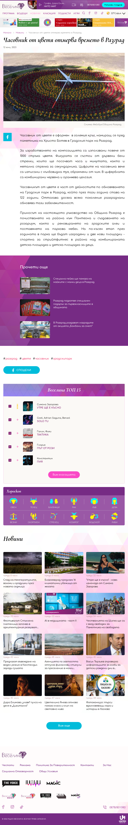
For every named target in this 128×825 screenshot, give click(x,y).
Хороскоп (14, 491)
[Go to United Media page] (122, 819)
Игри (77, 13)
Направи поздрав (113, 5)
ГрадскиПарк (62, 358)
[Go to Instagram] (96, 13)
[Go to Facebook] (89, 13)
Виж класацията (64, 474)
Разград (11, 358)
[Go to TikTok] (102, 13)
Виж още (64, 725)
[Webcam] (74, 5)
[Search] (83, 13)
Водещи (22, 13)
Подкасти (64, 13)
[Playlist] (82, 5)
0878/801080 (93, 4)
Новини (35, 13)
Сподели (23, 370)
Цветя (26, 358)
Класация (49, 13)
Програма (8, 13)
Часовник (42, 358)
